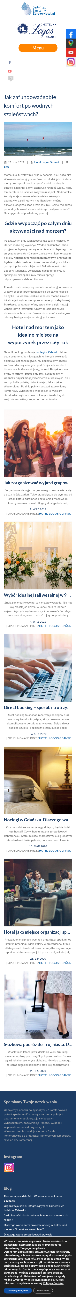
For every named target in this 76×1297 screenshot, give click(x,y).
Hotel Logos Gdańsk (46, 162)
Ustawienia (43, 1290)
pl (11, 77)
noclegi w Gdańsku (47, 352)
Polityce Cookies (53, 1283)
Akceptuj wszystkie (18, 1290)
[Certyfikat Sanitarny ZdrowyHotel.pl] (38, 9)
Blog (6, 166)
